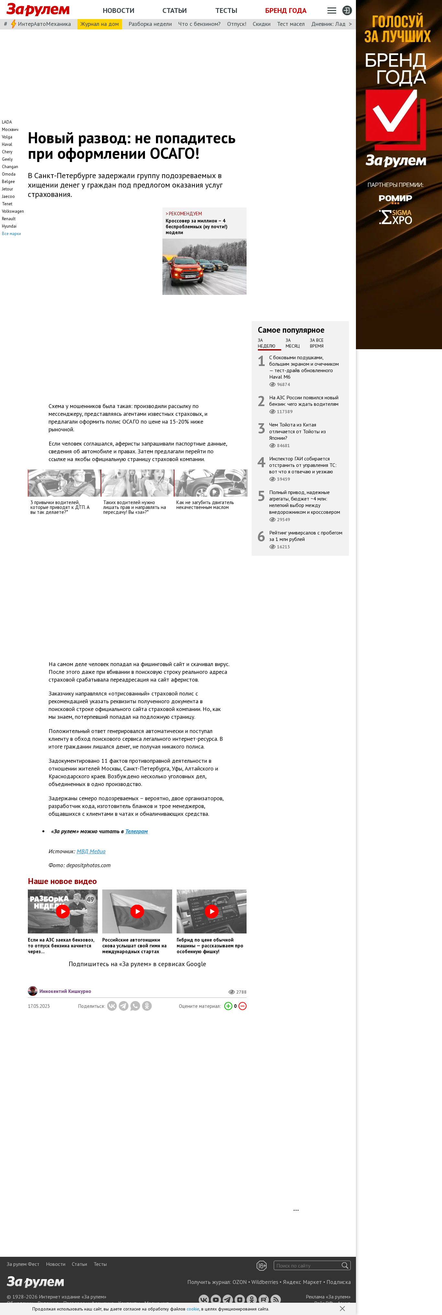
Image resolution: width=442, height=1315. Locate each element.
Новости (118, 10)
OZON (240, 1282)
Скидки (262, 23)
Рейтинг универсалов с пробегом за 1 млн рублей (305, 535)
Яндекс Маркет (302, 1282)
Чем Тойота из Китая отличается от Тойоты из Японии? (297, 431)
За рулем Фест (23, 1264)
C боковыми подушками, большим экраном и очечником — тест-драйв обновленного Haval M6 (304, 367)
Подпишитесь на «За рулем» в (137, 964)
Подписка (338, 1282)
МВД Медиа (91, 851)
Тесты (226, 10)
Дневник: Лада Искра (338, 23)
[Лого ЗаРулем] (37, 9)
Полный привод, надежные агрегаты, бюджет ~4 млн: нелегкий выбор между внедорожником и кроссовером (304, 502)
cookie (193, 1309)
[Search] (345, 1265)
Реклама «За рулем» (328, 1296)
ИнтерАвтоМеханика (44, 23)
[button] (343, 1309)
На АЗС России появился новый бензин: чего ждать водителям (303, 400)
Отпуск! (236, 23)
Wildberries (264, 1282)
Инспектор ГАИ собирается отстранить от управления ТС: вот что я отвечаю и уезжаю (303, 464)
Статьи (174, 10)
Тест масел (291, 23)
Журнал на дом (100, 23)
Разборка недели (150, 23)
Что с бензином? (199, 23)
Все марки (11, 233)
